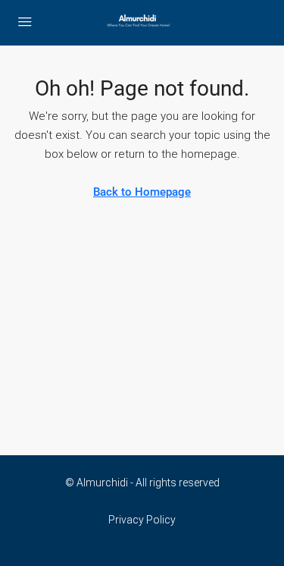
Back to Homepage (142, 192)
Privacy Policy (142, 520)
